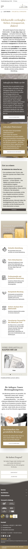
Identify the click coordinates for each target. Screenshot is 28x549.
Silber (17, 32)
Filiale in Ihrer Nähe (14, 117)
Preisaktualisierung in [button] (6, 1)
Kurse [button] (16, 1)
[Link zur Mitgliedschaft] (3, 516)
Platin (21, 32)
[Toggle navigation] (3, 6)
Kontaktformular (7, 527)
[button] (6, 374)
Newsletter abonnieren (8, 529)
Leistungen (7, 11)
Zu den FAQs (14, 476)
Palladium (5, 34)
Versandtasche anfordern (14, 151)
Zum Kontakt (14, 472)
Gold (13, 32)
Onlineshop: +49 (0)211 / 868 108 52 (12, 525)
